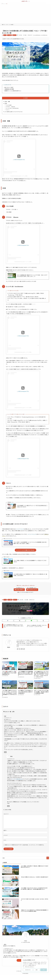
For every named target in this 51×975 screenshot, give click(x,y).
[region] (35, 965)
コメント (6, 814)
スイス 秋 (20, 35)
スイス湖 (24, 35)
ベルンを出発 (8, 105)
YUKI (8, 647)
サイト (5, 840)
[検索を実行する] (47, 858)
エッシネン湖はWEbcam (17, 779)
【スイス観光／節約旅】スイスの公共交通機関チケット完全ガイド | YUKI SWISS (30, 561)
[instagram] (22, 649)
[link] (17, 649)
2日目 (5, 103)
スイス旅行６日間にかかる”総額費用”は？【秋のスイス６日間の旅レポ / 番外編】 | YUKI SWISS (30, 574)
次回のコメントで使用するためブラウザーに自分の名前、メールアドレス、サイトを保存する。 (24, 844)
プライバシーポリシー (29, 966)
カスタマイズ (27, 969)
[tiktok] (24, 649)
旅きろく (14, 35)
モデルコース (30, 35)
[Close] (47, 959)
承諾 (43, 969)
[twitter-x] (20, 649)
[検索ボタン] (47, 3)
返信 (5, 752)
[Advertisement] (25, 14)
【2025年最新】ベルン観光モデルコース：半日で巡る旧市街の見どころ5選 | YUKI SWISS (32, 506)
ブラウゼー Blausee (10, 106)
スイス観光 (9, 35)
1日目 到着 (7, 101)
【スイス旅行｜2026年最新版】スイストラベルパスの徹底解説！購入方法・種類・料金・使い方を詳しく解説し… (30, 542)
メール (5, 835)
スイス (5, 35)
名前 (5, 830)
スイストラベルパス (19, 529)
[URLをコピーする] (43, 620)
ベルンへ (8, 109)
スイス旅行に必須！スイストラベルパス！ (13, 111)
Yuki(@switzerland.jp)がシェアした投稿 (18, 175)
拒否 (36, 969)
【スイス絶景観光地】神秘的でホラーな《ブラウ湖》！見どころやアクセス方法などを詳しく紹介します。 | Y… (32, 275)
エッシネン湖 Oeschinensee (12, 108)
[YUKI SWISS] (4, 3)
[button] (7, 620)
